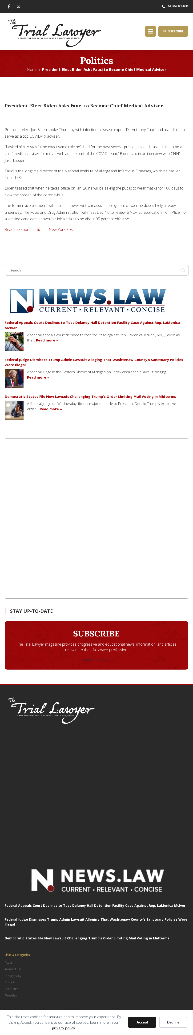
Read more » (47, 340)
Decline (173, 1022)
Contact (9, 982)
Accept (142, 1022)
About (8, 963)
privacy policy (63, 1028)
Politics (96, 60)
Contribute (11, 989)
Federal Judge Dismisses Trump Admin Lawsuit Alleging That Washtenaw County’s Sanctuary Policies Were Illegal (94, 362)
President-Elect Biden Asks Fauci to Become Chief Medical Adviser (104, 69)
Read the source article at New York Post (39, 229)
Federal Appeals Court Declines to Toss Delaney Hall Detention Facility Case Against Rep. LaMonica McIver (92, 325)
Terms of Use (13, 969)
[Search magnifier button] (183, 270)
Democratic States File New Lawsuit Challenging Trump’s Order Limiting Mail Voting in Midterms (90, 396)
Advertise (11, 995)
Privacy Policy (13, 976)
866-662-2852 (180, 6)
